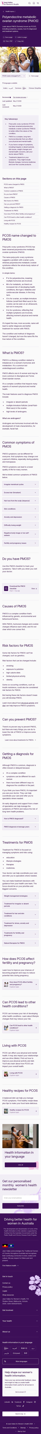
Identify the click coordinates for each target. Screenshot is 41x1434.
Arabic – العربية (8, 88)
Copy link (20, 41)
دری (33, 1348)
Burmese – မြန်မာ (20, 88)
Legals (4, 1291)
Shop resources (8, 1295)
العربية (14, 1348)
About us (6, 1332)
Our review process (19, 97)
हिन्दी (25, 1353)
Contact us (6, 1283)
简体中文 (24, 1348)
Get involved (7, 1310)
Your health (7, 1321)
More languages (21, 1361)
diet (3, 706)
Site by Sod (21, 1431)
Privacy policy (7, 1287)
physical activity (27, 703)
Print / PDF (9, 41)
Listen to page (22, 37)
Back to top (19, 1414)
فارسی (6, 1353)
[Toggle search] (29, 3)
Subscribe (20, 1206)
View (33, 589)
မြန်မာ (6, 1348)
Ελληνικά (16, 1353)
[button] (37, 3)
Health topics (9, 11)
